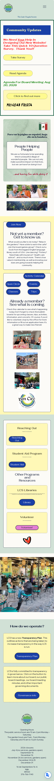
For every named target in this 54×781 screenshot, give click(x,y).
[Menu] (44, 6)
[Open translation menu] (48, 775)
